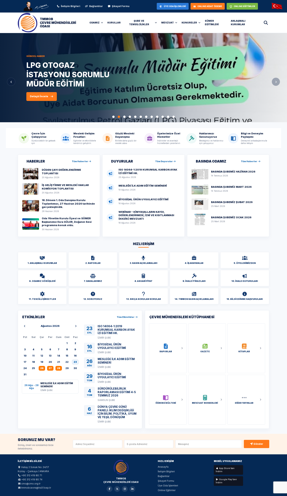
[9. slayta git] (157, 117)
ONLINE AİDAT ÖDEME (209, 6)
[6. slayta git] (141, 117)
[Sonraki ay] (75, 326)
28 (58, 368)
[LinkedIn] (132, 489)
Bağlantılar (96, 6)
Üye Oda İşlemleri (168, 485)
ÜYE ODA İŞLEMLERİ (175, 6)
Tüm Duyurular (164, 161)
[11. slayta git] (168, 117)
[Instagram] (125, 489)
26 (42, 368)
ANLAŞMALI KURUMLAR (238, 22)
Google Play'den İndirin (226, 481)
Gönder (258, 443)
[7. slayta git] (146, 117)
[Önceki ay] (24, 326)
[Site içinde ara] (265, 23)
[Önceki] (11, 82)
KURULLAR (114, 22)
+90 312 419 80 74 (31, 479)
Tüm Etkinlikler (126, 317)
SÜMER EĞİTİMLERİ (212, 22)
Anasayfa (163, 466)
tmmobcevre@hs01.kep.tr (36, 487)
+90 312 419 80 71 (31, 475)
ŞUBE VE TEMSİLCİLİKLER (139, 22)
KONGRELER (189, 22)
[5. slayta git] (135, 117)
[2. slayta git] (119, 117)
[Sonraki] (276, 82)
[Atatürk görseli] (35, 6)
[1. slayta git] (113, 117)
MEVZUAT (167, 22)
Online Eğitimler (167, 490)
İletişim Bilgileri (70, 6)
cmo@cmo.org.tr (30, 483)
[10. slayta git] (162, 117)
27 (50, 368)
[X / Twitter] (117, 489)
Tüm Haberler (80, 161)
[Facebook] (109, 489)
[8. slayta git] (152, 117)
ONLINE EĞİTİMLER (244, 6)
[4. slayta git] (130, 117)
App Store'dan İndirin (225, 470)
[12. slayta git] (173, 117)
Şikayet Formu (120, 6)
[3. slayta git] (124, 117)
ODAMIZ (94, 22)
